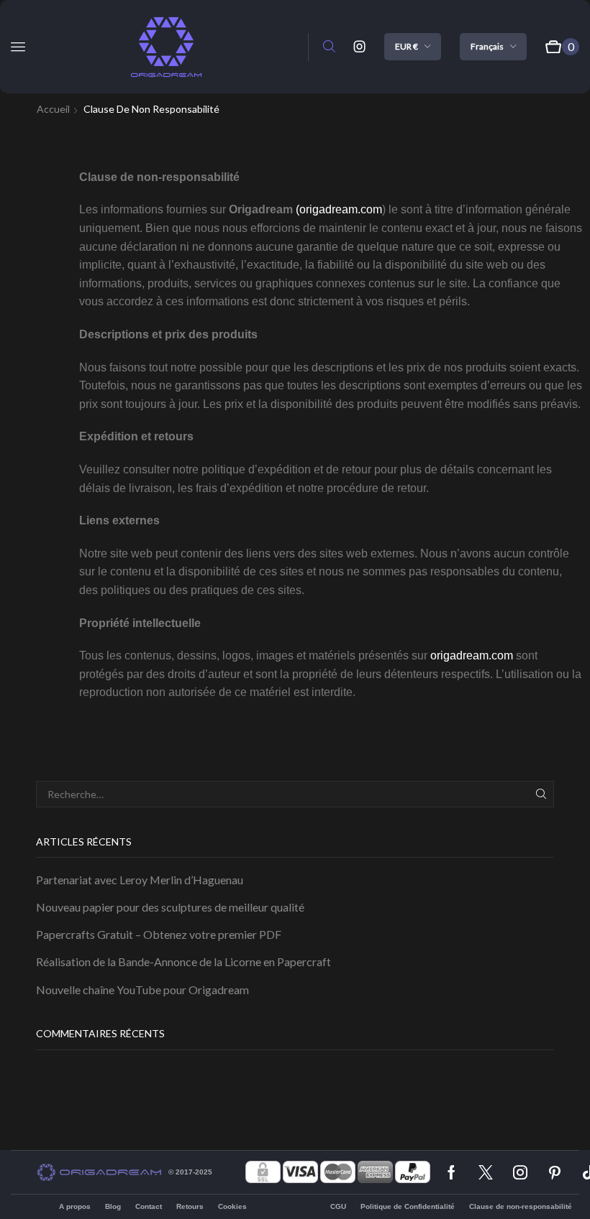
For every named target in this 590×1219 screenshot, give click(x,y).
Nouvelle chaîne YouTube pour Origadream (142, 989)
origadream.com (471, 655)
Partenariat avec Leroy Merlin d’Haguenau (139, 879)
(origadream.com (339, 209)
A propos (75, 1206)
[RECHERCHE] (540, 794)
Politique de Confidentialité (407, 1206)
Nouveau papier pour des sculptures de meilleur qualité (170, 907)
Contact (148, 1206)
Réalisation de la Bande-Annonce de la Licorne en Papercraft (183, 961)
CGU (338, 1206)
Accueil (53, 109)
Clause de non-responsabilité (520, 1206)
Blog (113, 1206)
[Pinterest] (555, 1172)
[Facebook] (451, 1172)
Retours (190, 1206)
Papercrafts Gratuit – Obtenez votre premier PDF (158, 934)
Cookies (232, 1206)
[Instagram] (360, 46)
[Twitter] (485, 1172)
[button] (18, 46)
